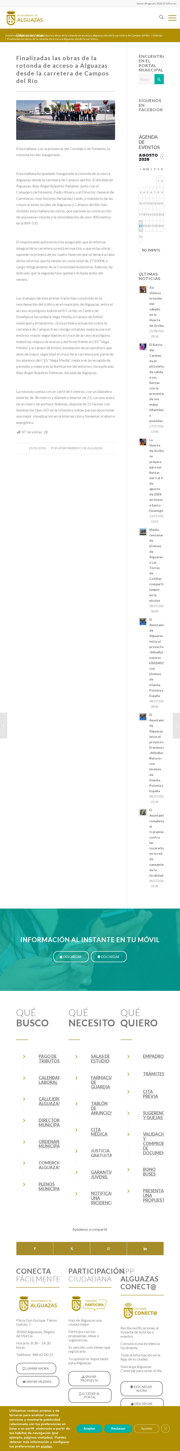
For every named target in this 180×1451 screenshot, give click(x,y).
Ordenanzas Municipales (53, 1144)
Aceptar (89, 1428)
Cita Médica (99, 1132)
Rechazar (118, 1428)
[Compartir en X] (71, 1248)
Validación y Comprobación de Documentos (160, 1143)
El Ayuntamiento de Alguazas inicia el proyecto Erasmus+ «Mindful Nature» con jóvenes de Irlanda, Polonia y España (160, 753)
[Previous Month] (162, 156)
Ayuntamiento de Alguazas (80, 448)
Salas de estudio (100, 1059)
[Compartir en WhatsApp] (108, 1248)
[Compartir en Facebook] (34, 1248)
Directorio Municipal (51, 1122)
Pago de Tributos (49, 1059)
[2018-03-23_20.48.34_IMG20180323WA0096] (65, 120)
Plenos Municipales (53, 1186)
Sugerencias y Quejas (157, 1115)
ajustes (46, 1446)
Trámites (153, 1073)
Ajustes (146, 1428)
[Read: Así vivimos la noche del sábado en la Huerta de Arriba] (143, 289)
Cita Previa (150, 1094)
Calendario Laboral (52, 1080)
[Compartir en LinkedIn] (145, 1248)
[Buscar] (159, 17)
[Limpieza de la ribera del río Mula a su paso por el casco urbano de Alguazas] (3, 726)
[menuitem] (155, 3)
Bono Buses (149, 1172)
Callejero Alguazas (50, 1101)
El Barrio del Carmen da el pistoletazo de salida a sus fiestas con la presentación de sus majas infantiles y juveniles (159, 383)
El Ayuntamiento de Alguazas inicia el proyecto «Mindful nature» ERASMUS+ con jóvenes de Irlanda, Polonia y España (160, 658)
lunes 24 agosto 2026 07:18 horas (156, 3)
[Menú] (170, 17)
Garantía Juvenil (102, 1174)
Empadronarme (161, 1056)
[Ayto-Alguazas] (24, 17)
